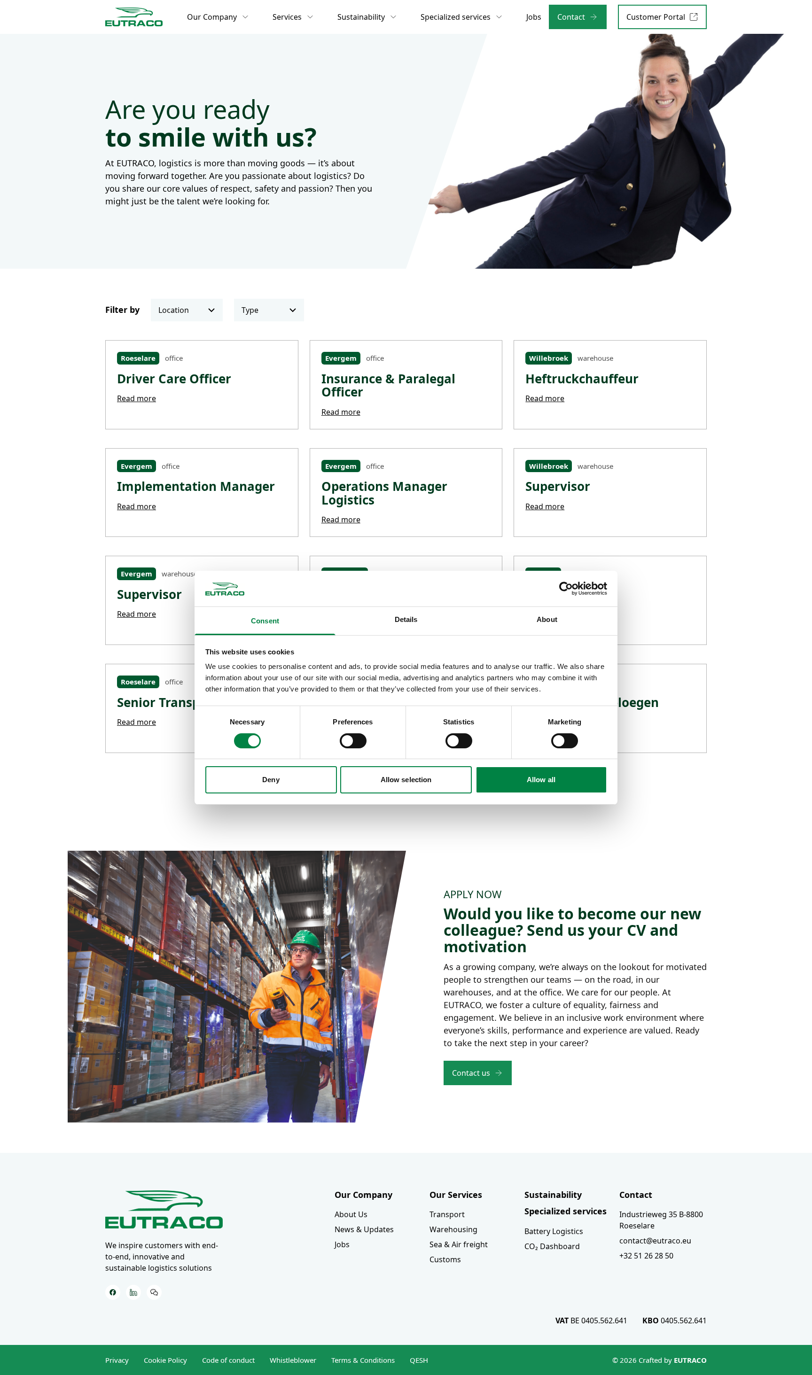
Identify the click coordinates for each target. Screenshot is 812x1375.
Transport (447, 1214)
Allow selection (406, 780)
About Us (351, 1214)
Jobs (342, 1244)
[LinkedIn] (133, 1292)
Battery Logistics (553, 1231)
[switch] (353, 740)
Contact (635, 1194)
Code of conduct (228, 1360)
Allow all (541, 780)
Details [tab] (406, 619)
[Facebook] (112, 1292)
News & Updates (364, 1229)
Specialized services (565, 1211)
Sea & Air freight (458, 1244)
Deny (270, 780)
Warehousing (453, 1229)
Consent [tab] (265, 621)
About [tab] (547, 619)
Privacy (117, 1360)
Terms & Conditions (363, 1360)
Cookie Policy (165, 1360)
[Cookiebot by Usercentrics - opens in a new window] (566, 589)
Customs (445, 1259)
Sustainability (553, 1194)
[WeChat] (154, 1292)
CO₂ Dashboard (552, 1246)
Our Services (455, 1194)
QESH (419, 1360)
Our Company (363, 1194)
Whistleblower (293, 1360)
